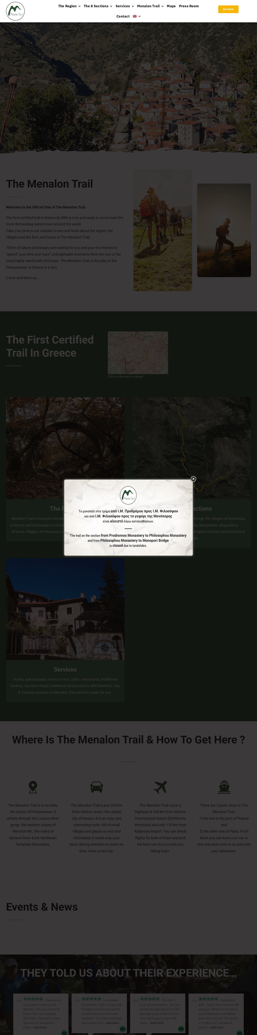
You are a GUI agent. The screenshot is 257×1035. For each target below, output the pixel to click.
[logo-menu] (15, 3)
